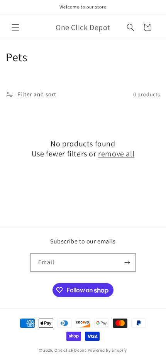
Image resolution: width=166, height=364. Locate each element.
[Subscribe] (127, 262)
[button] (15, 27)
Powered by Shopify (107, 350)
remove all (116, 154)
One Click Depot (70, 350)
